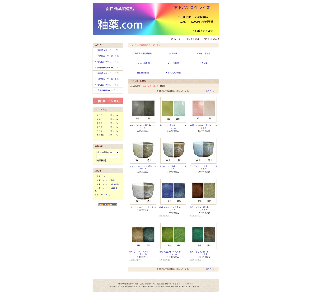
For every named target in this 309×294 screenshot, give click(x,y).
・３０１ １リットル (106, 131)
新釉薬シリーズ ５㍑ (108, 73)
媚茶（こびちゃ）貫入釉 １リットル (143, 126)
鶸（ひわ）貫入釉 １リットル (173, 126)
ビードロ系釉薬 (203, 53)
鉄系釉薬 (203, 63)
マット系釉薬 (173, 63)
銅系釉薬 (173, 53)
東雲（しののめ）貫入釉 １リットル (203, 126)
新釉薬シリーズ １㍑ (108, 50)
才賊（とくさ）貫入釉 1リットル (204, 252)
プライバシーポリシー (185, 284)
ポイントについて (102, 194)
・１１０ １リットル (106, 119)
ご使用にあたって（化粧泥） (107, 184)
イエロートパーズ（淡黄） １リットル (143, 167)
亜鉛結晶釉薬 (143, 73)
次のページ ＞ (211, 91)
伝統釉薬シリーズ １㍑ (108, 56)
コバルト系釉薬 (143, 63)
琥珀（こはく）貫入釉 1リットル (143, 252)
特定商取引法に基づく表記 (128, 284)
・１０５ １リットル (106, 115)
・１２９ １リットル (106, 123)
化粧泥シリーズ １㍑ (108, 62)
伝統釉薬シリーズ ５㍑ (108, 79)
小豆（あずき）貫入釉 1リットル (204, 208)
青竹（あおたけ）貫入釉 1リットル (173, 252)
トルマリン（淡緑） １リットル (173, 167)
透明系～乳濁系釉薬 (143, 53)
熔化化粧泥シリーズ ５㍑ (109, 90)
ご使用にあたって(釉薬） (106, 180)
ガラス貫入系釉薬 (173, 73)
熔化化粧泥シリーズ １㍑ (109, 67)
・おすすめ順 (146, 86)
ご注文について (101, 176)
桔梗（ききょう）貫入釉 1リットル (173, 208)
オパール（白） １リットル (143, 207)
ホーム (134, 45)
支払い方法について (147, 284)
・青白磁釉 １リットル (106, 135)
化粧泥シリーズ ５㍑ (108, 85)
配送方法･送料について (165, 284)
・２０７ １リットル (106, 127)
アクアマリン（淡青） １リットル (203, 167)
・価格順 (155, 86)
